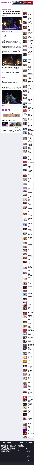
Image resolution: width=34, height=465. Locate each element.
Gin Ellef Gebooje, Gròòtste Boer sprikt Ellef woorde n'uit (30, 124)
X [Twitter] (28, 457)
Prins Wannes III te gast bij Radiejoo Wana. (30, 258)
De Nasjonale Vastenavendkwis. (31, 330)
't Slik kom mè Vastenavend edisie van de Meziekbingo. (30, 362)
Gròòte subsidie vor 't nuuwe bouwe (30, 37)
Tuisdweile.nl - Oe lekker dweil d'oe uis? (30, 334)
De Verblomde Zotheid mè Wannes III (30, 119)
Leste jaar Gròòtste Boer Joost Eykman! (4, 129)
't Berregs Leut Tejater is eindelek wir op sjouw (30, 46)
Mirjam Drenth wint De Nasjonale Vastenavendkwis (31, 129)
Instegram (28, 455)
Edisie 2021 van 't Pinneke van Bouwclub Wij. (30, 279)
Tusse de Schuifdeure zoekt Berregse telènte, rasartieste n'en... (30, 29)
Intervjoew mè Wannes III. (30, 305)
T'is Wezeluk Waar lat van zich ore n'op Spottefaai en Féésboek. (30, 295)
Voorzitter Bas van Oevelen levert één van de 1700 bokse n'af (30, 152)
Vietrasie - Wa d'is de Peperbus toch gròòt (29, 148)
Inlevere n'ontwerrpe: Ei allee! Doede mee (30, 243)
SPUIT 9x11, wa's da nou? (30, 397)
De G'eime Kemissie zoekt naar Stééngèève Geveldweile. (30, 230)
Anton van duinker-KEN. (30, 246)
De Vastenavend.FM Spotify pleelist (21, 452)
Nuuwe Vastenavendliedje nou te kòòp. (31, 291)
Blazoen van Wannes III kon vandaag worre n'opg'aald (30, 77)
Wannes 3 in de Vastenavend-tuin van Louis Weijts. (30, 220)
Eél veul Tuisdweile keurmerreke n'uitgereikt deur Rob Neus (30, 170)
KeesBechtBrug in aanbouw (30, 94)
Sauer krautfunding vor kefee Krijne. (30, 250)
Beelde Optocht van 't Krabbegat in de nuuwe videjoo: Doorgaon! (30, 419)
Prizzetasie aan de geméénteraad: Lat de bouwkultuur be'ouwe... (30, 81)
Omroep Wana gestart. (29, 299)
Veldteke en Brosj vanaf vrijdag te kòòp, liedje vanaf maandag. (30, 317)
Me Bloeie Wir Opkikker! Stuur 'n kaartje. (30, 184)
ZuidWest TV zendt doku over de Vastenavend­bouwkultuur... (30, 61)
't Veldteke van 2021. (29, 407)
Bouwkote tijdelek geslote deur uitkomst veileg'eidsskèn (30, 234)
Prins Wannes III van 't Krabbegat (30, 110)
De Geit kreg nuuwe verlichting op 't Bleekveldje (18, 129)
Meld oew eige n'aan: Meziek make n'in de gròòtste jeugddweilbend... (31, 42)
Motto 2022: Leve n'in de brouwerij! (30, 13)
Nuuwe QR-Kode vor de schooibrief (30, 302)
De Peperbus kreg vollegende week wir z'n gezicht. (30, 225)
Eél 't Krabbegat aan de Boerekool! (29, 283)
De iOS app (28, 445)
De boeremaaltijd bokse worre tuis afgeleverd (30, 158)
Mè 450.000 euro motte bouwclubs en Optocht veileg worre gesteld (30, 99)
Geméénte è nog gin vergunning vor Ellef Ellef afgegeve (30, 23)
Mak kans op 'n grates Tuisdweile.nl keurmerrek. (30, 254)
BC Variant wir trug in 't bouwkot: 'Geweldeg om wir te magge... (30, 66)
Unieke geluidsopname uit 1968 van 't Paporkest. (30, 338)
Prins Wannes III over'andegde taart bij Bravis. (30, 166)
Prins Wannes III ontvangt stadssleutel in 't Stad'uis (30, 144)
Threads (28, 460)
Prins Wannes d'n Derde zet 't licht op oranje (30, 411)
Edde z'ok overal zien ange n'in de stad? (30, 327)
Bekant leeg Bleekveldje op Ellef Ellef (30, 404)
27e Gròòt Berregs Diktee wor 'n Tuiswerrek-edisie (30, 349)
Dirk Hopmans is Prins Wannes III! (30, 415)
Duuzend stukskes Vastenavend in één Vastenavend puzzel (30, 387)
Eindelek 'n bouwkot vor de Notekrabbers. (30, 342)
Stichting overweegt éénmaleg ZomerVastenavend (12, 130)
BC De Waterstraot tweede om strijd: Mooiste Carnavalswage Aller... (30, 133)
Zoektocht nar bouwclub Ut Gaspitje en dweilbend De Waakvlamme (30, 71)
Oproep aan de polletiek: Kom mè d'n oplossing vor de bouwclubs (30, 393)
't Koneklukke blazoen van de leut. (30, 199)
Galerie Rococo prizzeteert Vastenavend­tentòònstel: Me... (30, 115)
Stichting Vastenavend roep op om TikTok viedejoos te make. (30, 268)
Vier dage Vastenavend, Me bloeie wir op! (30, 175)
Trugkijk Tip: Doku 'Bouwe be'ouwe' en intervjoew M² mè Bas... (30, 51)
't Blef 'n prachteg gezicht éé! (29, 188)
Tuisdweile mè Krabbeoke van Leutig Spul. (30, 196)
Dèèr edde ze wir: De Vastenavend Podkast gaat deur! (30, 367)
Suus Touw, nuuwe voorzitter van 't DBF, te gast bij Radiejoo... (30, 215)
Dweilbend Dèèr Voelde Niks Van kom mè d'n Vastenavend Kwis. (30, 274)
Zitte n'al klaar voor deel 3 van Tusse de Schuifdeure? (30, 204)
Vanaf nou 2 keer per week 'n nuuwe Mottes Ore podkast (30, 263)
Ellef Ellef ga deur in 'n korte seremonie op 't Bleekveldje (11, 13)
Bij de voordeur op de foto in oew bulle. (30, 353)
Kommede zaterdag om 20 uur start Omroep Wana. (30, 323)
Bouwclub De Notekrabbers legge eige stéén (30, 287)
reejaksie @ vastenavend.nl (6, 451)
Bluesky (28, 459)
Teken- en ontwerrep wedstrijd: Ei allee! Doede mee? (30, 379)
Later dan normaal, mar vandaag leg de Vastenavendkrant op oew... (31, 180)
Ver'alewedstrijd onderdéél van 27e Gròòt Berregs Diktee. (30, 401)
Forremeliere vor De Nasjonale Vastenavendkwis (31, 162)
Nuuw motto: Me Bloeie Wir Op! (30, 437)
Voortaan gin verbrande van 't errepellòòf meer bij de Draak (30, 55)
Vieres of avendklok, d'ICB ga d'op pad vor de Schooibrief (30, 309)
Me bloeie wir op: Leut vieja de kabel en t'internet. (30, 357)
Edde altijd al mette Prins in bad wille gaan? (30, 371)
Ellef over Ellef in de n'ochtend (29, 424)
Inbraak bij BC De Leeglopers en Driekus (30, 375)
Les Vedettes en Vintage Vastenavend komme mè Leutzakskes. (30, 239)
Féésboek (28, 453)
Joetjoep (28, 456)
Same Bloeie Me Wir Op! (30, 383)
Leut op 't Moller (29, 427)
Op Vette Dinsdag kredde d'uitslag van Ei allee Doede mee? (30, 139)
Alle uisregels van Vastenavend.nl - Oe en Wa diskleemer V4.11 (21, 446)
